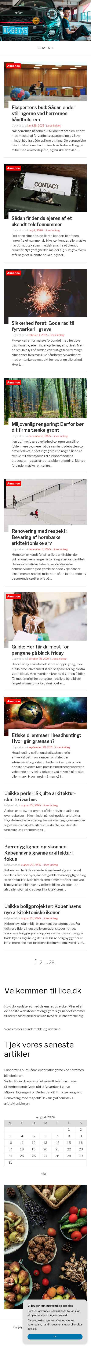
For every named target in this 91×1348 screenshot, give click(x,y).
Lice (45, 14)
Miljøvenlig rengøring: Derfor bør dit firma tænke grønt (43, 1092)
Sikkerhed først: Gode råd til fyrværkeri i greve (37, 1087)
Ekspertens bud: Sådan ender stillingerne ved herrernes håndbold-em (43, 113)
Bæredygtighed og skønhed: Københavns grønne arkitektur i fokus (38, 853)
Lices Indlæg (53, 125)
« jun (44, 1174)
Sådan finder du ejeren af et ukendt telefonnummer (40, 1081)
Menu (47, 48)
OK (55, 1336)
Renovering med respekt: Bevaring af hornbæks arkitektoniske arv (39, 537)
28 (52, 962)
